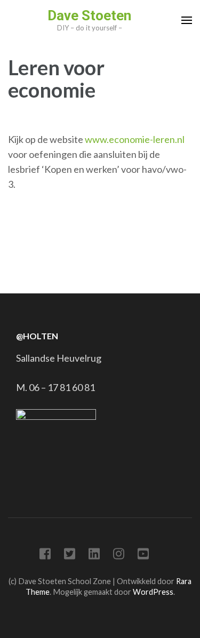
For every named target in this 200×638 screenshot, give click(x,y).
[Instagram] (118, 555)
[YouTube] (143, 555)
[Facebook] (45, 555)
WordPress (153, 591)
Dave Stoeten (89, 15)
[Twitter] (69, 555)
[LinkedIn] (94, 555)
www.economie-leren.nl (135, 139)
